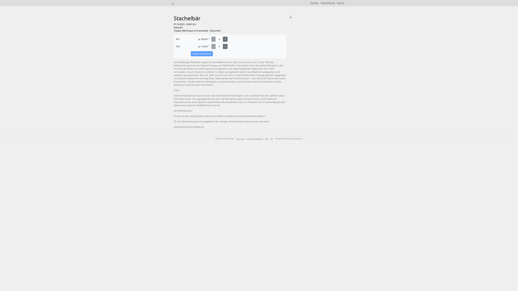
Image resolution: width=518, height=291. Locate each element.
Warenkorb (328, 3)
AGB (266, 139)
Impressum (240, 139)
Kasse (340, 3)
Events (314, 3)
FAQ (271, 139)
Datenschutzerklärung (255, 139)
